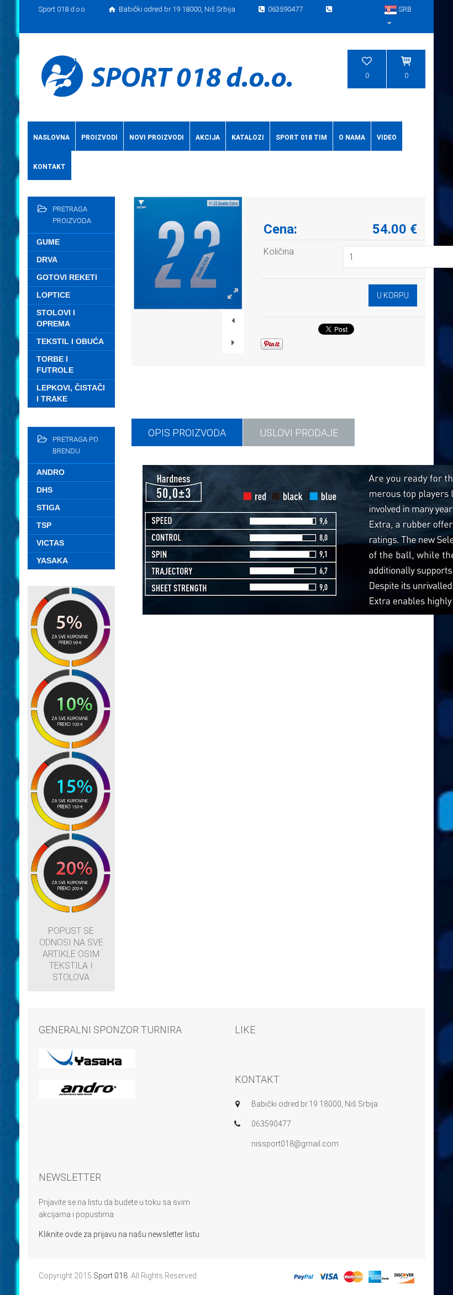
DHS (44, 489)
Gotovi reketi (66, 277)
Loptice (53, 294)
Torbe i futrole (54, 364)
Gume (48, 241)
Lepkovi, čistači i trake (70, 393)
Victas (50, 542)
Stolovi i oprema (55, 318)
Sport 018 (110, 1275)
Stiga (48, 507)
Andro (50, 472)
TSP (43, 525)
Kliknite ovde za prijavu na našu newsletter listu (119, 1234)
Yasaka (52, 560)
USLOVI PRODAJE (299, 432)
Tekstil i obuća (70, 341)
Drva (46, 259)
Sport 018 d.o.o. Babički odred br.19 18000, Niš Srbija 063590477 (171, 9)
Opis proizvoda (187, 432)
